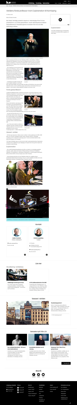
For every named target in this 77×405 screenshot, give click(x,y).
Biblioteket (41, 387)
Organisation (41, 391)
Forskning (38, 3)
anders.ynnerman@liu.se (13, 243)
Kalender (40, 389)
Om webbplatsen (64, 387)
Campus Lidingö (31, 395)
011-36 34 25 (33, 251)
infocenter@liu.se (10, 389)
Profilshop (41, 397)
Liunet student (52, 389)
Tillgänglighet (63, 393)
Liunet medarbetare (53, 387)
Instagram (21, 389)
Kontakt (69, 3)
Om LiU (56, 3)
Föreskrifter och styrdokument (42, 400)
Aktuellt (59, 3)
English (65, 1)
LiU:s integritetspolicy (65, 389)
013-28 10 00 (9, 391)
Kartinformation (31, 387)
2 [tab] (8, 189)
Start (7, 5)
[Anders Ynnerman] (17, 255)
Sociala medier (63, 395)
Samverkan (46, 3)
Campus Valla (30, 389)
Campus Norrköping (32, 393)
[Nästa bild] (48, 205)
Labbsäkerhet (41, 395)
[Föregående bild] (6, 205)
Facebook (21, 387)
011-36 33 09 (11, 245)
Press (40, 393)
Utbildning (31, 3)
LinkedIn (21, 392)
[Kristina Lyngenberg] (38, 255)
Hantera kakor (63, 391)
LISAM (51, 391)
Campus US (30, 391)
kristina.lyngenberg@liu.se (35, 249)
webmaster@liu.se (64, 399)
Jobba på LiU (64, 3)
